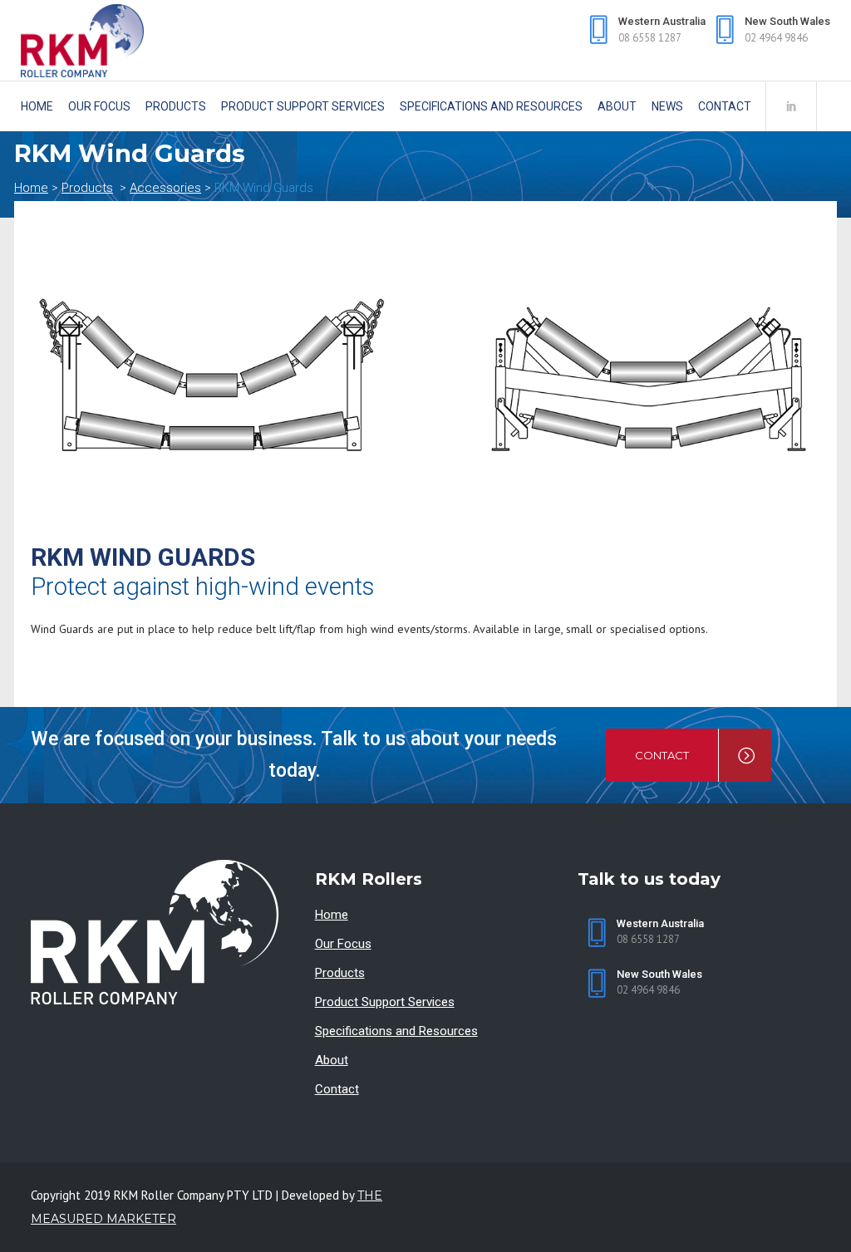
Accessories (165, 187)
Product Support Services (385, 1001)
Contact (337, 1089)
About (331, 1060)
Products (87, 187)
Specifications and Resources (396, 1031)
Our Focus (343, 943)
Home (31, 187)
